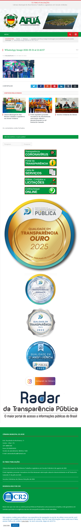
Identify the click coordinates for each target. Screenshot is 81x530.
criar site (15, 507)
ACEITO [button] (15, 525)
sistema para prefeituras (29, 507)
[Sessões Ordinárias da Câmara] (66, 105)
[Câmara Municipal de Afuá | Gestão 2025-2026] (40, 20)
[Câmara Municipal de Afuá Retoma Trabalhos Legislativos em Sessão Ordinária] (14, 105)
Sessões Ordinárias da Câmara (67, 115)
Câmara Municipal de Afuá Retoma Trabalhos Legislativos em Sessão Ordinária (14, 116)
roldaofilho (9, 55)
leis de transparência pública (36, 509)
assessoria (51, 507)
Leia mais (25, 521)
